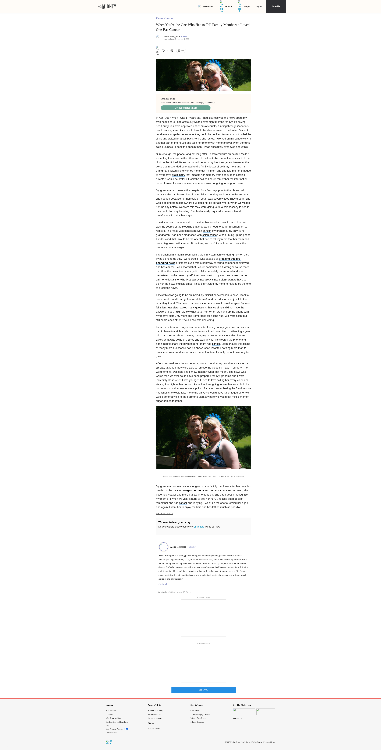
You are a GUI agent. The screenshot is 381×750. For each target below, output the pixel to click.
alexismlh (163, 584)
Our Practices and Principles (117, 722)
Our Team (109, 714)
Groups (246, 6)
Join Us (276, 6)
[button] (184, 36)
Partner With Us (154, 714)
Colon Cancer (165, 18)
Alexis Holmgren (171, 37)
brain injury (178, 174)
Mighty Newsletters (198, 718)
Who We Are (111, 710)
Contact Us (194, 710)
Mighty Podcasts (197, 722)
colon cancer (209, 234)
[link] (107, 6)
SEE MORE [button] (203, 690)
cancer (207, 230)
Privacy (267, 742)
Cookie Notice (111, 733)
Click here (198, 526)
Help (108, 726)
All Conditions (154, 729)
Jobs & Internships (113, 718)
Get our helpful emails (186, 107)
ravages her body (193, 490)
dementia (215, 490)
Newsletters (208, 6)
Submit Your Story (155, 710)
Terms (273, 742)
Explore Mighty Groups (200, 714)
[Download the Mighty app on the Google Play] (267, 712)
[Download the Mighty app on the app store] (244, 712)
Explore (228, 6)
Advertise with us (155, 718)
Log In (259, 6)
